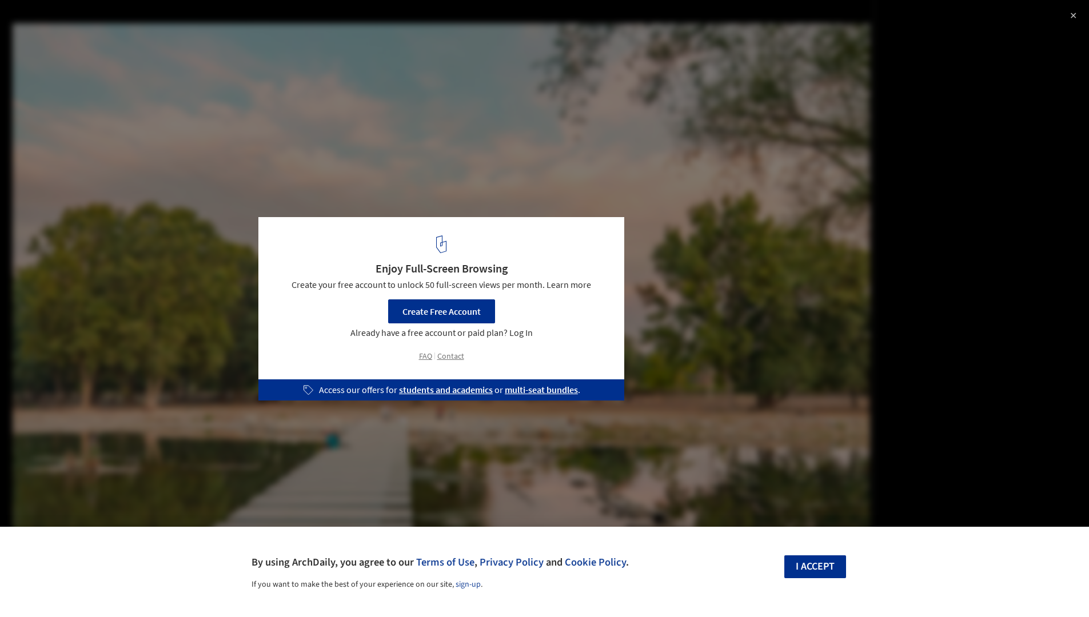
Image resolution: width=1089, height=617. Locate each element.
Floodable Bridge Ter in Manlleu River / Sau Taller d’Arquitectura (153, 30)
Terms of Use (445, 562)
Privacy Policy (512, 562)
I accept (815, 566)
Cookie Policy (595, 562)
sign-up (468, 584)
